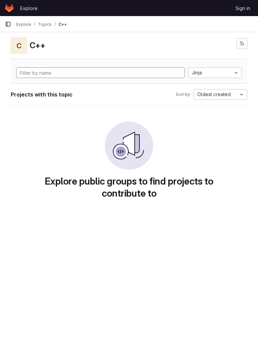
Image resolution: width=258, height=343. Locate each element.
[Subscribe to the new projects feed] (241, 43)
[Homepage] (9, 8)
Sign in (242, 8)
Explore (29, 8)
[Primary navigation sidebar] (8, 24)
